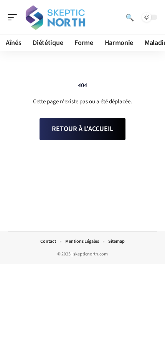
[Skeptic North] (55, 17)
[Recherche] (130, 17)
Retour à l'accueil (82, 129)
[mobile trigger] (14, 17)
